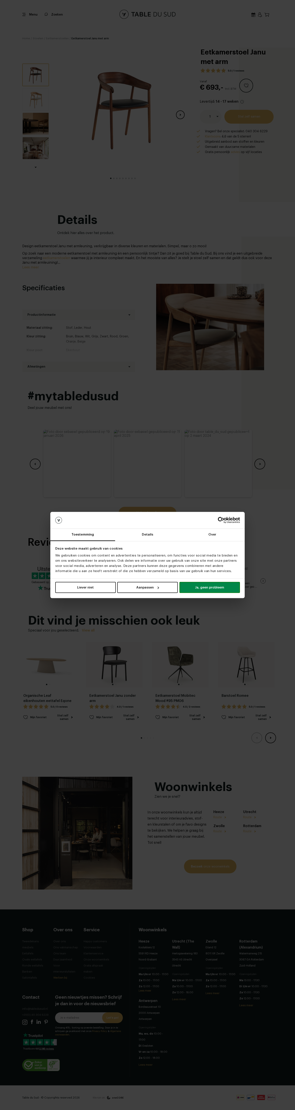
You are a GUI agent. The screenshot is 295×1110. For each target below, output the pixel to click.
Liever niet (85, 587)
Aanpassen (145, 587)
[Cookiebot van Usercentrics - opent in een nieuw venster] (221, 520)
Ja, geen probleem (209, 587)
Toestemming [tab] (82, 534)
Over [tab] (212, 534)
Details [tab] (147, 534)
